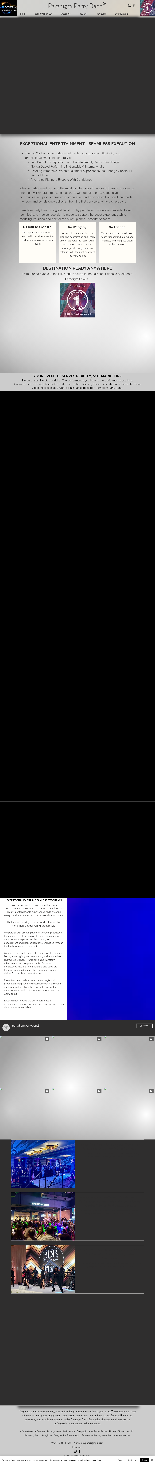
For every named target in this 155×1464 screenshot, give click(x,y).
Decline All (132, 1460)
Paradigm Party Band (75, 6)
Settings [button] (121, 1460)
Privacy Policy (95, 1460)
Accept (144, 1460)
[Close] (152, 1460)
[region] (37, 242)
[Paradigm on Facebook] (134, 5)
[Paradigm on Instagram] (129, 5)
